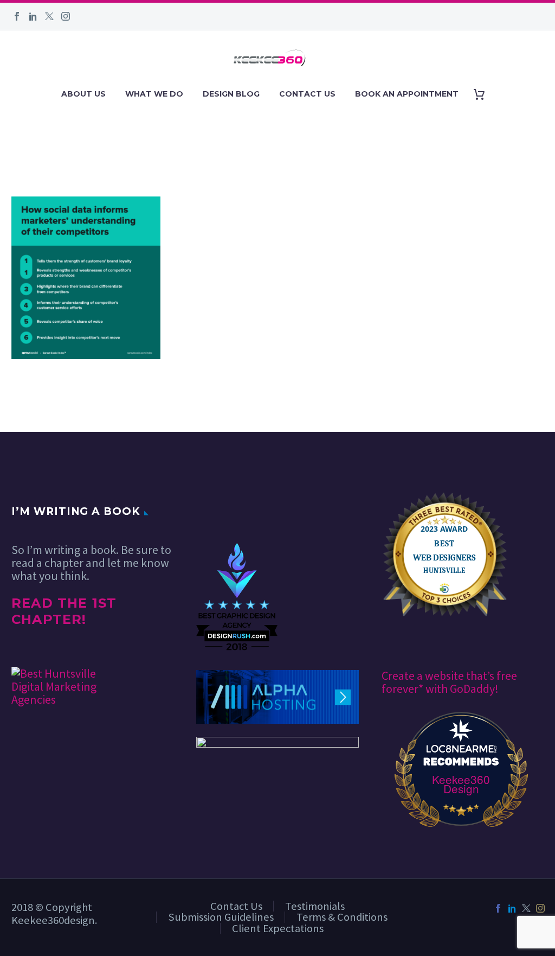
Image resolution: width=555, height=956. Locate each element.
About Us (83, 94)
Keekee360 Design (461, 784)
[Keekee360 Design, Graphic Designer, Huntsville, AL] (237, 510)
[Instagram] (65, 16)
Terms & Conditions (342, 917)
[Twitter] (49, 16)
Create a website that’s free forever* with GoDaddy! (449, 682)
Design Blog (231, 94)
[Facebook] (17, 16)
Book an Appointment (407, 94)
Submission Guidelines (221, 917)
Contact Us (307, 94)
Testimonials (315, 906)
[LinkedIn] (33, 16)
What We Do (154, 94)
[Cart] (483, 94)
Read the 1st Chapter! (64, 611)
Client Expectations (278, 928)
